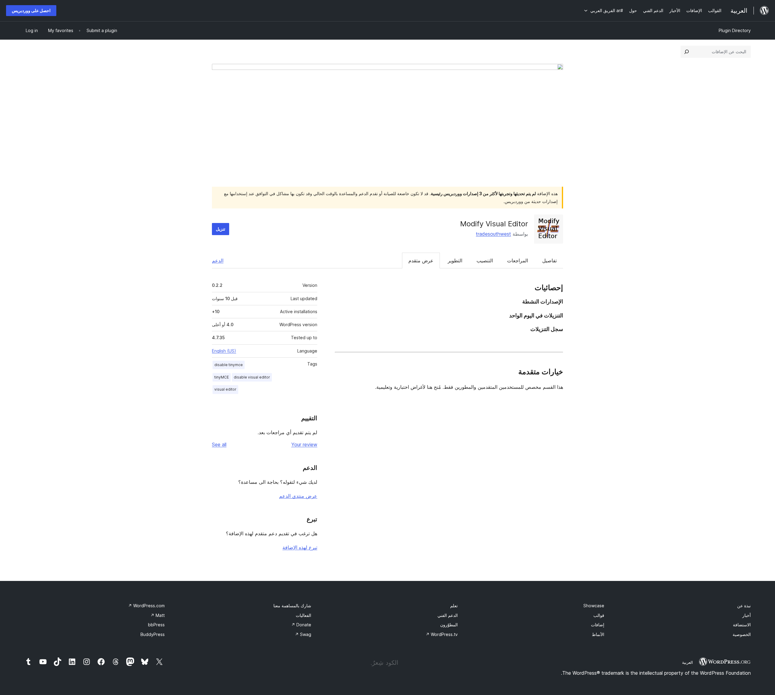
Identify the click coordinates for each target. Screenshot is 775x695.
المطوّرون (449, 624)
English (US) (224, 350)
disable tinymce (228, 364)
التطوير (455, 260)
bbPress (156, 624)
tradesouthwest (493, 234)
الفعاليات (303, 615)
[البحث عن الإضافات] (687, 52)
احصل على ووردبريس (31, 10)
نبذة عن (744, 605)
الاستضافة (742, 624)
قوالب (598, 615)
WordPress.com (146, 605)
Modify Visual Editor (494, 223)
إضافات (597, 624)
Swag (303, 634)
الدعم (217, 260)
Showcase (593, 605)
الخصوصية (742, 634)
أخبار (746, 615)
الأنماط (598, 634)
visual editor (225, 389)
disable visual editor (252, 377)
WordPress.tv (442, 634)
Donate (301, 624)
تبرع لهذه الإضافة (299, 547)
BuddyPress (152, 634)
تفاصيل (549, 260)
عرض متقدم (421, 260)
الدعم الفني (447, 615)
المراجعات (517, 260)
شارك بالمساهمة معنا (292, 605)
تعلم (454, 605)
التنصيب (485, 260)
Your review (304, 444)
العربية (687, 662)
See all (219, 444)
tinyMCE (221, 377)
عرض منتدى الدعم (298, 496)
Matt (157, 615)
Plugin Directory (735, 30)
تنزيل (220, 228)
